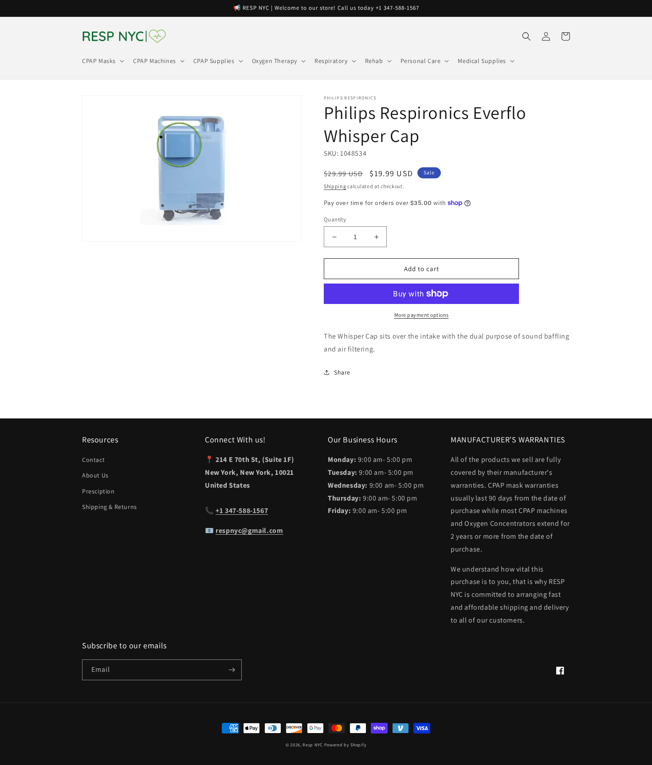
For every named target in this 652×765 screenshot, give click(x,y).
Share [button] (342, 372)
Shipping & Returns (109, 507)
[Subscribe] (231, 669)
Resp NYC (312, 745)
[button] (102, 60)
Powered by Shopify (345, 745)
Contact (93, 460)
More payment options (421, 315)
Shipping (335, 186)
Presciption (98, 491)
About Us (95, 475)
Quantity (335, 219)
